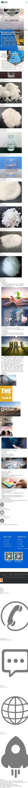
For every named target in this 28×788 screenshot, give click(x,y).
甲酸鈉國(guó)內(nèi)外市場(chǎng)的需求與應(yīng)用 (11, 495)
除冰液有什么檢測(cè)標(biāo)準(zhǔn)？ (9, 490)
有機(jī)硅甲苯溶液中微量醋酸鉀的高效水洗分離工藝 (11, 475)
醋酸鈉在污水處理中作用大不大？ (8, 476)
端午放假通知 (4, 451)
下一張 (4, 6)
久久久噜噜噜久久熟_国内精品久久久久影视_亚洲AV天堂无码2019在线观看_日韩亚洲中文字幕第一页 (13, 783)
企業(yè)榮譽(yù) (7, 544)
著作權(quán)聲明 (11, 577)
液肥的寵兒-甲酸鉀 (5, 474)
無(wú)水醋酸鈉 (20, 546)
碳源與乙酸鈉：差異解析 (6, 471)
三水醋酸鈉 (19, 544)
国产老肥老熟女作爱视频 (5, 784)
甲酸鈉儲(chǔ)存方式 (5, 498)
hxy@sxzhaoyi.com (6, 517)
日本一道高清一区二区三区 (5, 787)
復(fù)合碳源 (20, 541)
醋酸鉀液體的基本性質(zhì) (6, 472)
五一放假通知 (4, 453)
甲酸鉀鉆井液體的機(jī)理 (6, 491)
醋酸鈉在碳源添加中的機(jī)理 (7, 454)
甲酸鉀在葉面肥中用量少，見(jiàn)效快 (9, 450)
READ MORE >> (3, 81)
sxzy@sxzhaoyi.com (6, 516)
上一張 (1, 6)
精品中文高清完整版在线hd (16, 786)
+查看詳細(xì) (4, 374)
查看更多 (10, 286)
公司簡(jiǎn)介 (7, 539)
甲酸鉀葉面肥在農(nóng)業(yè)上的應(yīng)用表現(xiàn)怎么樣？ (12, 493)
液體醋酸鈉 (19, 539)
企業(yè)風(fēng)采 (7, 546)
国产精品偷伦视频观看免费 (5, 786)
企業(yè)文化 (6, 541)
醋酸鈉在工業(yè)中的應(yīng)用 (7, 455)
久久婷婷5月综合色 (14, 784)
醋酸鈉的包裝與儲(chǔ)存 (6, 456)
